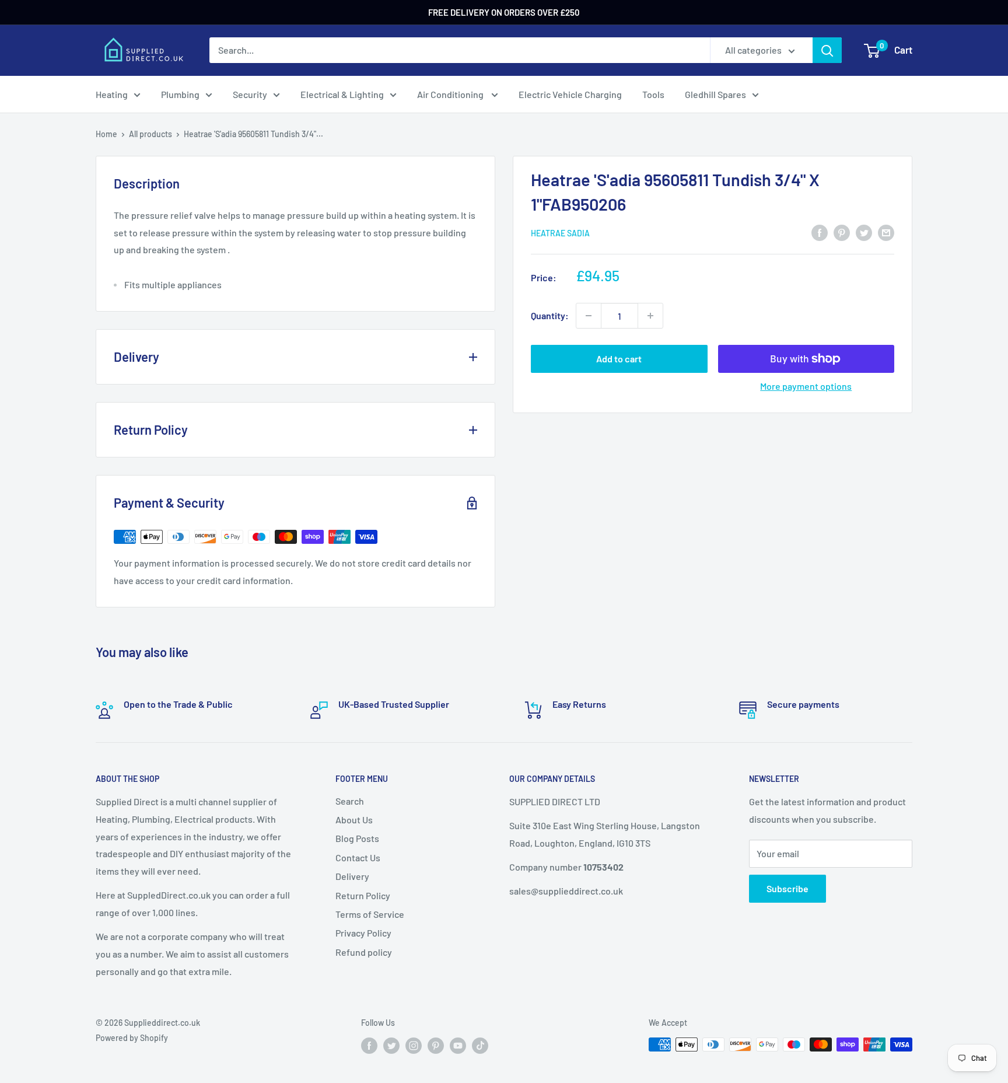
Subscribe (787, 888)
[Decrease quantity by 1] (588, 315)
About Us (354, 819)
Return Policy (362, 895)
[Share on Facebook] (819, 232)
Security (250, 94)
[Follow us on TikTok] (480, 1045)
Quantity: (550, 315)
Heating (112, 94)
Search (349, 800)
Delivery (352, 876)
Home (106, 134)
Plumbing (180, 94)
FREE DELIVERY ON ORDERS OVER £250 (504, 12)
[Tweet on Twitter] (864, 232)
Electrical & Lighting (342, 94)
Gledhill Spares (715, 94)
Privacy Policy (363, 932)
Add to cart (619, 358)
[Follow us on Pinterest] (436, 1045)
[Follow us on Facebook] (369, 1045)
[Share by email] (886, 232)
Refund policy (363, 952)
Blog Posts (357, 838)
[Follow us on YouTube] (458, 1045)
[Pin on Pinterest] (842, 232)
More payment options (806, 386)
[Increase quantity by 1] (650, 315)
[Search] (827, 50)
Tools (653, 94)
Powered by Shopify (132, 1038)
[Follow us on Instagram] (413, 1045)
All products (150, 134)
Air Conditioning (451, 94)
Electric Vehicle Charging (570, 94)
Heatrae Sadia (560, 233)
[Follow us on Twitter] (391, 1045)
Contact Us (357, 857)
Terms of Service (369, 914)
